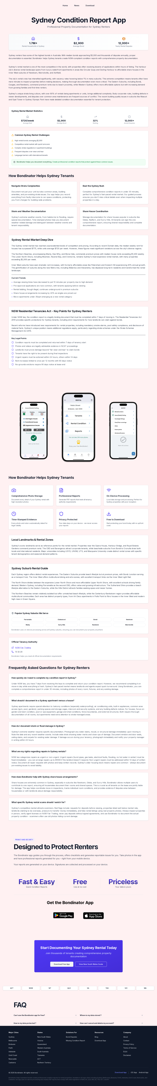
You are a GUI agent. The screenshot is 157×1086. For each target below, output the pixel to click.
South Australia (43, 1052)
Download (90, 5)
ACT (11, 988)
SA (88, 988)
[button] (63, 916)
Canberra (12, 1063)
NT (50, 988)
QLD (69, 988)
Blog (96, 1037)
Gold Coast (13, 1055)
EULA (125, 1052)
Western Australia (43, 1048)
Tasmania (40, 1055)
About (125, 1037)
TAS (107, 988)
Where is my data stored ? (90, 1015)
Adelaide (12, 1052)
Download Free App (62, 964)
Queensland (42, 1044)
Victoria (40, 1041)
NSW (31, 988)
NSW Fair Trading (23, 648)
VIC (126, 988)
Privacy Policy (128, 1044)
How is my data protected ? (25, 1023)
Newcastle (13, 1059)
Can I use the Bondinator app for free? (29, 1015)
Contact (126, 1041)
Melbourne (13, 1041)
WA (145, 988)
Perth (11, 1048)
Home (65, 5)
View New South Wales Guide (91, 964)
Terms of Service (129, 1048)
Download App (100, 1041)
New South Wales (44, 1037)
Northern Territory (44, 1063)
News (76, 5)
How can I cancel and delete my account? (97, 1023)
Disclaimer (127, 1055)
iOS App (134, 1072)
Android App (143, 1072)
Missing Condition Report (75, 1041)
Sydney (11, 1037)
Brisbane (12, 1044)
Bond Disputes (71, 1037)
